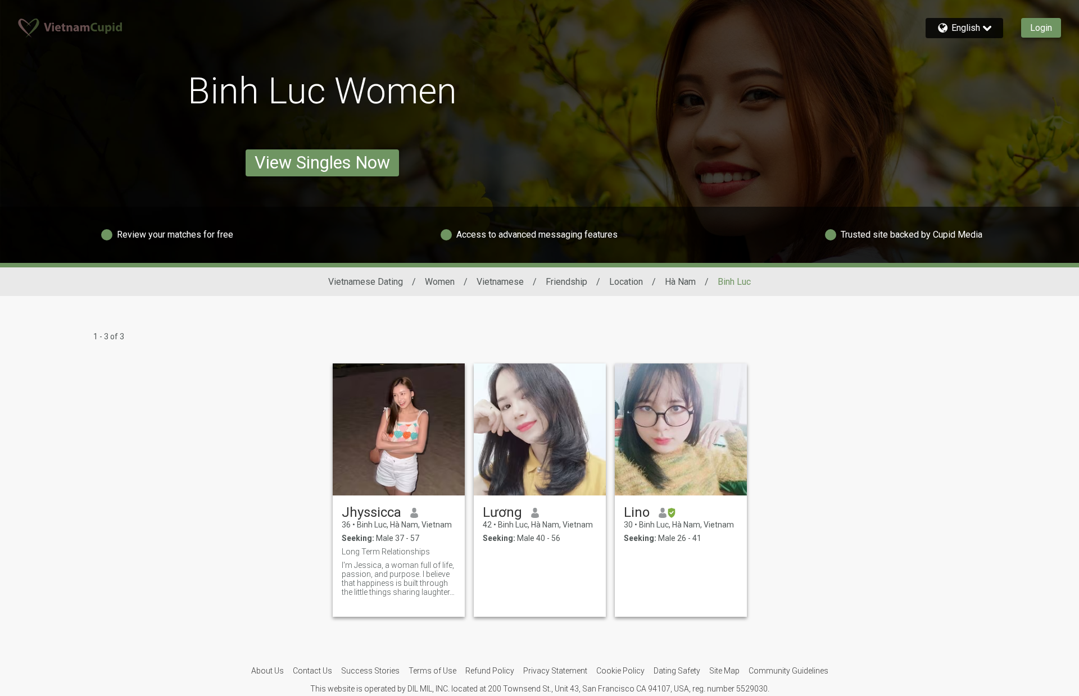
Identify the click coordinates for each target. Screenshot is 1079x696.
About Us (267, 670)
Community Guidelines (788, 670)
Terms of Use (432, 670)
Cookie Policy (620, 670)
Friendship (566, 281)
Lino (637, 512)
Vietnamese (500, 281)
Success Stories (370, 670)
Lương (502, 512)
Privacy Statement (555, 670)
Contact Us (312, 670)
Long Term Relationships (386, 551)
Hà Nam (680, 281)
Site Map (724, 670)
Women (440, 281)
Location (626, 281)
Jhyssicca (371, 512)
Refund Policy (489, 670)
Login (1041, 27)
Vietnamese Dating (365, 281)
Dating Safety (677, 670)
